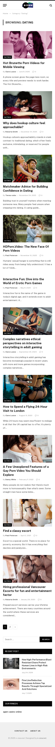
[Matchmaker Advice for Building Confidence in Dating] (27, 168)
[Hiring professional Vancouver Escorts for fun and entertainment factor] (27, 569)
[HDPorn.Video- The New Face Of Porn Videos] (27, 228)
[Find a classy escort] (27, 513)
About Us (35, 731)
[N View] (27, 5)
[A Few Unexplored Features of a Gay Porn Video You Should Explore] (27, 449)
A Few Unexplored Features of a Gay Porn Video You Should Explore (26, 470)
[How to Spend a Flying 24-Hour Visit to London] (27, 388)
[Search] (50, 5)
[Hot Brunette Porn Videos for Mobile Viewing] (27, 45)
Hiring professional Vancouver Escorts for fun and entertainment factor (27, 591)
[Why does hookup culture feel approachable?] (27, 105)
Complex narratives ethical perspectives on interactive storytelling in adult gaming (22, 343)
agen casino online (12, 712)
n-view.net (41, 738)
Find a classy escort (17, 531)
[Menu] (5, 5)
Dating (7, 57)
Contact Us (21, 731)
